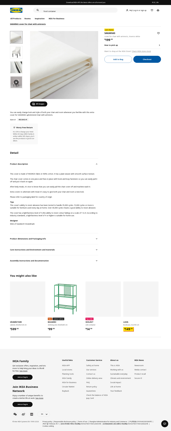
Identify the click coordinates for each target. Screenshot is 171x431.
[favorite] (158, 33)
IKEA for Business (69, 382)
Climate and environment (120, 378)
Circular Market (68, 386)
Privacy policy (47, 422)
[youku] (31, 414)
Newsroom (139, 365)
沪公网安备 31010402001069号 (140, 422)
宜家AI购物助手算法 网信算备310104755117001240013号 (81, 424)
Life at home (115, 386)
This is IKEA (115, 365)
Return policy (91, 386)
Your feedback (116, 391)
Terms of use (82, 422)
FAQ (88, 382)
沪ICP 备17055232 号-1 (51, 424)
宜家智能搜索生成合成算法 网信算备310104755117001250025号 (125, 424)
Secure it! (138, 378)
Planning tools (68, 374)
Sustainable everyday (118, 374)
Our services (91, 369)
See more (23, 371)
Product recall (140, 374)
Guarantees (91, 391)
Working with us (116, 369)
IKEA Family (67, 378)
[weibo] (23, 414)
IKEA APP (66, 365)
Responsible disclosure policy (65, 422)
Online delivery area (94, 378)
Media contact (140, 369)
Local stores (67, 369)
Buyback (65, 391)
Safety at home (92, 365)
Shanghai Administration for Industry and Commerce (108, 422)
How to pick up (111, 45)
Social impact (115, 382)
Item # (13, 119)
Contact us (90, 374)
